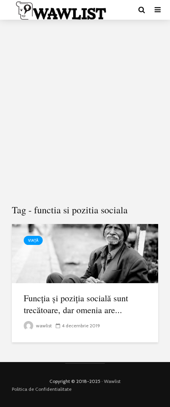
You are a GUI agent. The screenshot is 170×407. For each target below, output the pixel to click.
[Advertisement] (85, 112)
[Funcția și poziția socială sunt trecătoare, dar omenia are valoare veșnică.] (85, 253)
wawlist (43, 326)
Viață (33, 240)
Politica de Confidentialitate (42, 389)
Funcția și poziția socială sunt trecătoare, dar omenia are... (76, 304)
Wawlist (112, 381)
